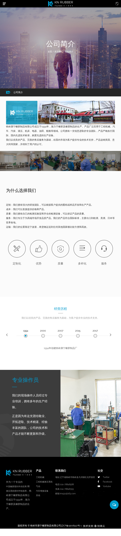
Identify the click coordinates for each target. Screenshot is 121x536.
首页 (50, 51)
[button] (8, 335)
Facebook (107, 482)
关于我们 (58, 51)
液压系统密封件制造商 (16, 491)
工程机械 (40, 477)
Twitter (106, 477)
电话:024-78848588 (64, 484)
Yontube (107, 486)
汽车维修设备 (42, 491)
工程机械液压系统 (44, 482)
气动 (38, 486)
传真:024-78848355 (64, 489)
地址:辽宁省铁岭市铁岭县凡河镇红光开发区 (75, 477)
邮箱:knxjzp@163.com (65, 493)
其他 (38, 495)
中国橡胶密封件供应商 (16, 486)
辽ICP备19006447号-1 (71, 526)
